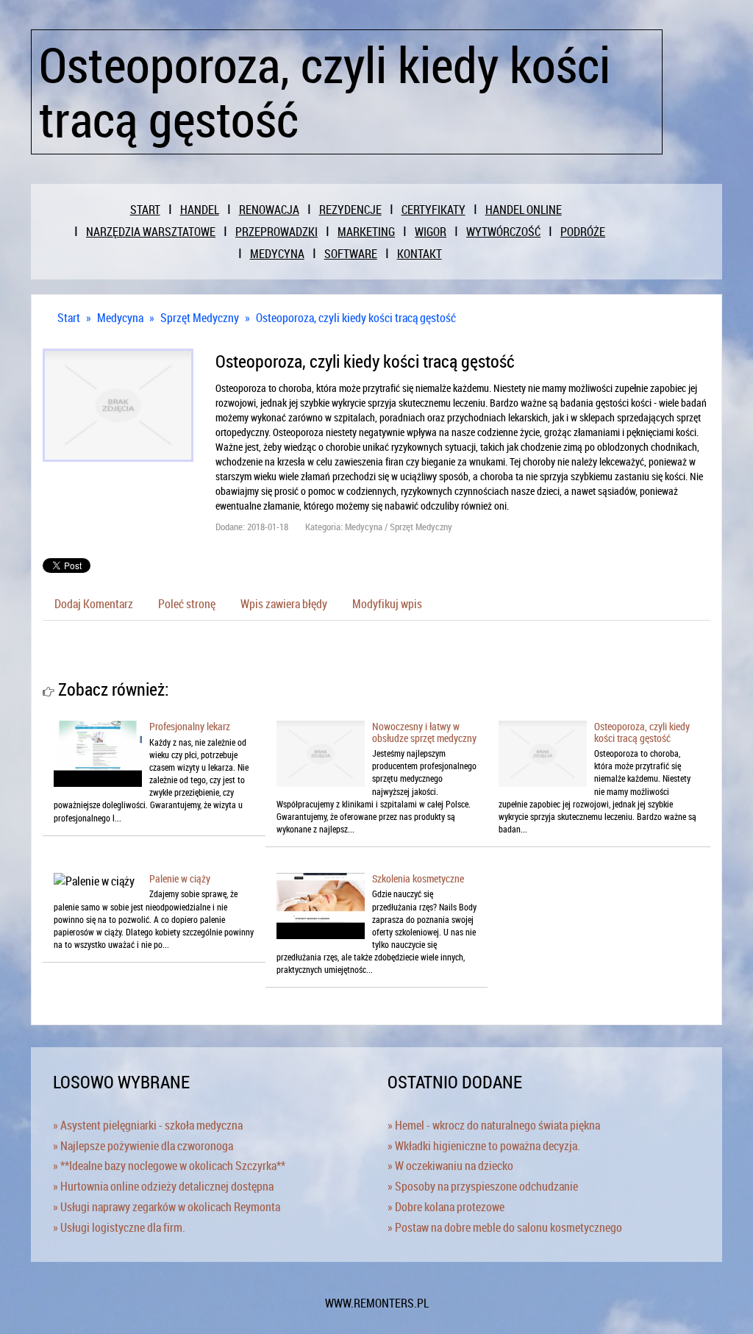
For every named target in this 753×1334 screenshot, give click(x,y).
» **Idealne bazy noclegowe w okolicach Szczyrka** (169, 1166)
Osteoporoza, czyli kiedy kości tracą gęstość (356, 318)
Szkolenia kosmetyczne (418, 878)
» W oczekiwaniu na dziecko (450, 1166)
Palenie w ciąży (179, 878)
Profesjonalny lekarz (189, 726)
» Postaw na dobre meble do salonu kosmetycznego (505, 1227)
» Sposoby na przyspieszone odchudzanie (483, 1186)
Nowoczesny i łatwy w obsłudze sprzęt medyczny (424, 731)
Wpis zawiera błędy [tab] (283, 604)
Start (68, 318)
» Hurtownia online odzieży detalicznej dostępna (163, 1186)
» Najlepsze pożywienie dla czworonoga (143, 1146)
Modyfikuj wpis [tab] (387, 604)
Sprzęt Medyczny (199, 318)
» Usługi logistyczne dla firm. (119, 1227)
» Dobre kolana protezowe (446, 1207)
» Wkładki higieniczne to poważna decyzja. (484, 1146)
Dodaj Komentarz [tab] (93, 604)
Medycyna (120, 318)
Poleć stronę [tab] (186, 604)
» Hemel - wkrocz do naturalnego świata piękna (494, 1125)
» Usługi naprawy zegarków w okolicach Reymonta (166, 1207)
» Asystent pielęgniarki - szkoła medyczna (148, 1125)
